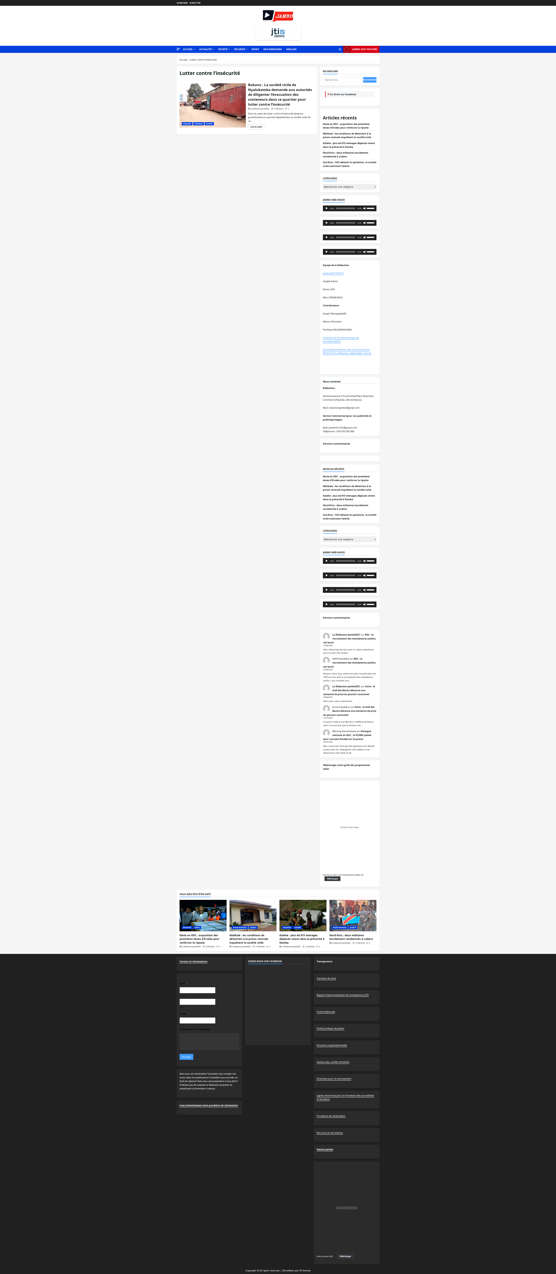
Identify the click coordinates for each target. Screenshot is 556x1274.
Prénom (183, 995)
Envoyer (186, 1057)
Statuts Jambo (325, 1149)
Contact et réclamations (193, 961)
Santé (197, 927)
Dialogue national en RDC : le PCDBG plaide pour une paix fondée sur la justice (347, 735)
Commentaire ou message (195, 1029)
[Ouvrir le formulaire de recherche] (340, 49)
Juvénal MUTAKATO (333, 273)
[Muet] (364, 208)
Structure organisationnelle (332, 1045)
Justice (253, 927)
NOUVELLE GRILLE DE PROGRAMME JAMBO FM (343, 875)
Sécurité (239, 49)
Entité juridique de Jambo (330, 1028)
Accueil (188, 49)
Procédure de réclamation (331, 1116)
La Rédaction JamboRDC (259, 109)
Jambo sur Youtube (364, 49)
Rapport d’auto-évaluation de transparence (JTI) (343, 995)
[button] (178, 49)
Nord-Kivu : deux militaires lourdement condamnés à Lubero (351, 937)
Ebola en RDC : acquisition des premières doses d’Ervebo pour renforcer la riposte (200, 938)
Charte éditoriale (326, 1011)
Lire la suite (257, 127)
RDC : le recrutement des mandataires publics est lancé (349, 638)
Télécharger (332, 878)
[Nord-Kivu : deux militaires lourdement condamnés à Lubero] (352, 915)
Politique (199, 123)
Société (223, 49)
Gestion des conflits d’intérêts (333, 1062)
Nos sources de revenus (330, 1132)
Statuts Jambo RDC (325, 1256)
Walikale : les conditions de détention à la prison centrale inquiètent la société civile (248, 938)
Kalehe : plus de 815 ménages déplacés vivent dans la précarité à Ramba (301, 938)
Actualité (205, 49)
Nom (182, 1007)
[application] (349, 208)
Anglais (291, 49)
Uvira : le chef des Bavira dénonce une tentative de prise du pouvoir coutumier (349, 690)
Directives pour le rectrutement (334, 1078)
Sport (255, 49)
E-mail (184, 1013)
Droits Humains (240, 927)
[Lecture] (326, 208)
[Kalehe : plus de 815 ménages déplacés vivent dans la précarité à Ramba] (303, 915)
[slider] (371, 208)
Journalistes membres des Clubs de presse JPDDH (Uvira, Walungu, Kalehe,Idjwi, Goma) (347, 351)
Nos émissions (272, 49)
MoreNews (288, 1270)
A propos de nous (326, 978)
